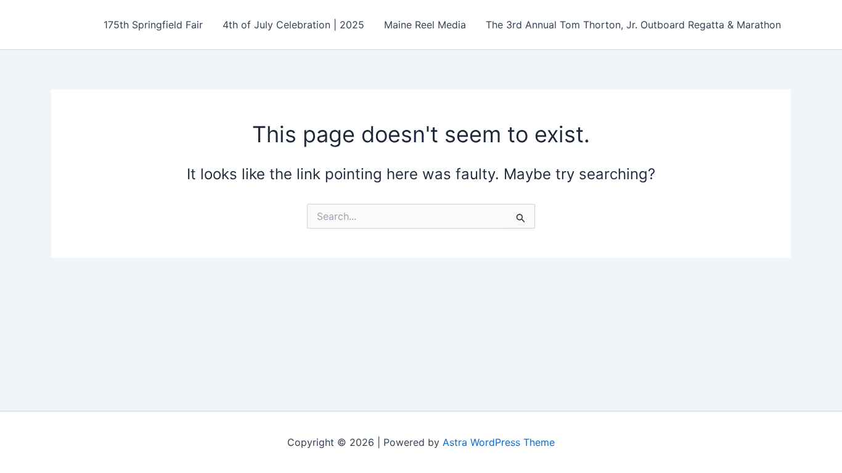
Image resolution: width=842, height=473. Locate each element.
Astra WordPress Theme (499, 442)
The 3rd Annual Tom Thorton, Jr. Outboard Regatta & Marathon (633, 24)
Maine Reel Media (425, 24)
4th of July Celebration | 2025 (293, 24)
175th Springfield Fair (153, 24)
